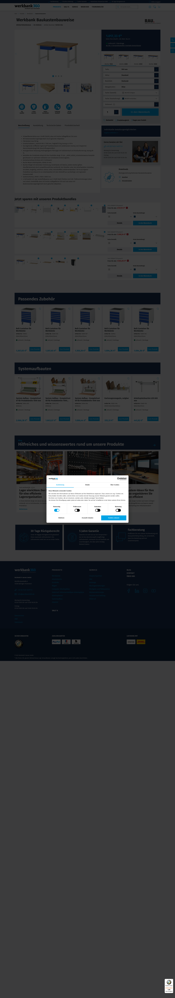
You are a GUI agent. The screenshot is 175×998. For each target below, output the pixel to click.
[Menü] (172, 980)
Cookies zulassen (113, 518)
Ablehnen (61, 518)
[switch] (77, 510)
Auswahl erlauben (87, 518)
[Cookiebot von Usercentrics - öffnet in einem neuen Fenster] (119, 478)
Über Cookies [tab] (114, 485)
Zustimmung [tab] (60, 485)
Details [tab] (87, 485)
